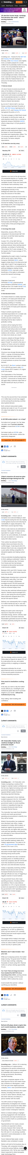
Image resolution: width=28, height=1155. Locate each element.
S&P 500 (23, 57)
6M (11, 159)
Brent (13, 365)
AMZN (22, 121)
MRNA (20, 284)
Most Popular (9, 5)
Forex (16, 5)
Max (19, 159)
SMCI (16, 260)
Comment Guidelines (5, 470)
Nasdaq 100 (7, 59)
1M (8, 159)
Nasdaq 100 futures (20, 110)
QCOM (10, 282)
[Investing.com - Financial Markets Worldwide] (9, 2)
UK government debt (10, 844)
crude (3, 520)
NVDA (10, 270)
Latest (3, 5)
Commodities (22, 5)
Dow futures (14, 61)
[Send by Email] (15, 446)
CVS (24, 286)
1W (6, 159)
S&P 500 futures (10, 108)
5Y (16, 159)
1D (3, 159)
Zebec (9, 1087)
